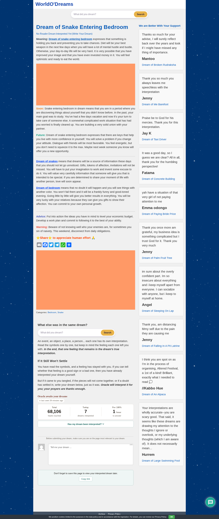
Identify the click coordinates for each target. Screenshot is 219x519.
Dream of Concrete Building (158, 178)
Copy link (85, 479)
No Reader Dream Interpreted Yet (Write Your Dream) (64, 33)
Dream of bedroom (48, 187)
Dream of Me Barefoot (155, 104)
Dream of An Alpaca (154, 394)
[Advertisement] (85, 84)
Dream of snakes (47, 161)
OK (171, 517)
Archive (101, 514)
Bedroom (52, 312)
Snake (60, 312)
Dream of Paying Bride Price (159, 213)
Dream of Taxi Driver (154, 139)
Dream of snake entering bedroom (70, 39)
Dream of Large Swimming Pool (161, 460)
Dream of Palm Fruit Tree (157, 257)
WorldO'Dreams (54, 4)
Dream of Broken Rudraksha (159, 64)
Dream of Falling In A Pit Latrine (161, 345)
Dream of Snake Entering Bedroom (82, 27)
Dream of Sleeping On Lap (158, 310)
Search (140, 14)
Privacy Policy (114, 514)
